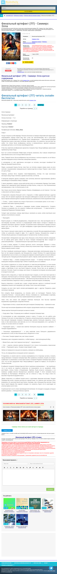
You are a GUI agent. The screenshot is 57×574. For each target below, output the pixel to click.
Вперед (40, 105)
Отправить (50, 489)
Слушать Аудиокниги (7, 565)
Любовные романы (36, 41)
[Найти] (54, 8)
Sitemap (46, 562)
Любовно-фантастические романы (35, 42)
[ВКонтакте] (7, 63)
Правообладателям (6, 562)
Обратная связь (37, 562)
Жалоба (8, 70)
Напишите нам (20, 72)
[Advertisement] (28, 544)
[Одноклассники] (11, 63)
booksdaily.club (11, 2)
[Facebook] (9, 63)
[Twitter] (15, 63)
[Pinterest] (13, 63)
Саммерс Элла (35, 39)
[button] (4, 467)
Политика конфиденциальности (22, 562)
